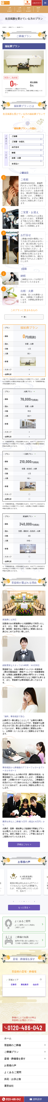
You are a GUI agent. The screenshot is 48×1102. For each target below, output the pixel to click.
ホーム (7, 1038)
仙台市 (36, 984)
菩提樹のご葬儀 (12, 1045)
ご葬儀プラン (11, 27)
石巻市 (14, 984)
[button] (13, 901)
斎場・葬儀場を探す (15, 1058)
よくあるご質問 (12, 1072)
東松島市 (24, 984)
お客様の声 (10, 1065)
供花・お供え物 (12, 1079)
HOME (4, 27)
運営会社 (9, 1085)
